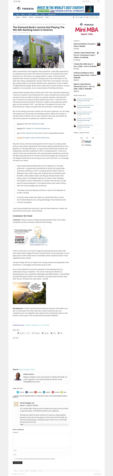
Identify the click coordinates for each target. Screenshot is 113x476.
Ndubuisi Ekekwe (24, 32)
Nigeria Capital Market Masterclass (37, 138)
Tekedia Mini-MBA (37, 124)
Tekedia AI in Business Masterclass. (38, 128)
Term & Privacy (97, 474)
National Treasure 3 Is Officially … (84, 118)
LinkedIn (48, 392)
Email (64, 392)
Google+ (39, 392)
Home (14, 24)
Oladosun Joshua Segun (84, 100)
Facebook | (36, 325)
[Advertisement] (41, 355)
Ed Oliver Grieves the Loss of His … (85, 112)
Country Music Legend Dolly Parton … (85, 105)
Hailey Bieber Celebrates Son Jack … (85, 125)
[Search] (98, 1)
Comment (15, 432)
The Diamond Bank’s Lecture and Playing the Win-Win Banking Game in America (38, 28)
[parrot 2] (29, 305)
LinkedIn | (27, 325)
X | (41, 325)
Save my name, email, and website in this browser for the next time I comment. (35, 459)
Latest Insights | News (22, 24)
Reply (21, 424)
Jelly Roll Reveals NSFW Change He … (85, 99)
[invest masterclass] (31, 247)
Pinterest (57, 392)
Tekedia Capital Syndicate (29, 133)
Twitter (22, 392)
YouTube (46, 325)
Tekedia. (14, 474)
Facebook (30, 392)
